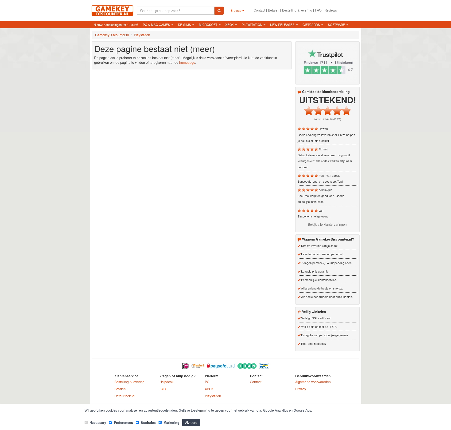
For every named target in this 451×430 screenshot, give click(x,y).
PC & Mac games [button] (157, 24)
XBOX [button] (230, 24)
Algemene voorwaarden (313, 381)
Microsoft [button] (208, 24)
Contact (259, 10)
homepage (187, 62)
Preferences (123, 422)
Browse (236, 10)
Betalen (273, 10)
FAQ (318, 10)
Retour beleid (124, 396)
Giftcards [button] (312, 24)
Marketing (171, 422)
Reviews (330, 10)
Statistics (148, 422)
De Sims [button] (185, 24)
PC (207, 381)
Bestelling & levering (297, 10)
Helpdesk (166, 381)
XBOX (209, 388)
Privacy (300, 388)
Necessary (97, 422)
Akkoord (191, 422)
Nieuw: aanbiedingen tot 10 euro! (116, 24)
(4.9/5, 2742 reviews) (327, 119)
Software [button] (337, 24)
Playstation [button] (252, 24)
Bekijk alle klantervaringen (327, 224)
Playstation (213, 396)
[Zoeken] (219, 11)
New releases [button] (282, 24)
